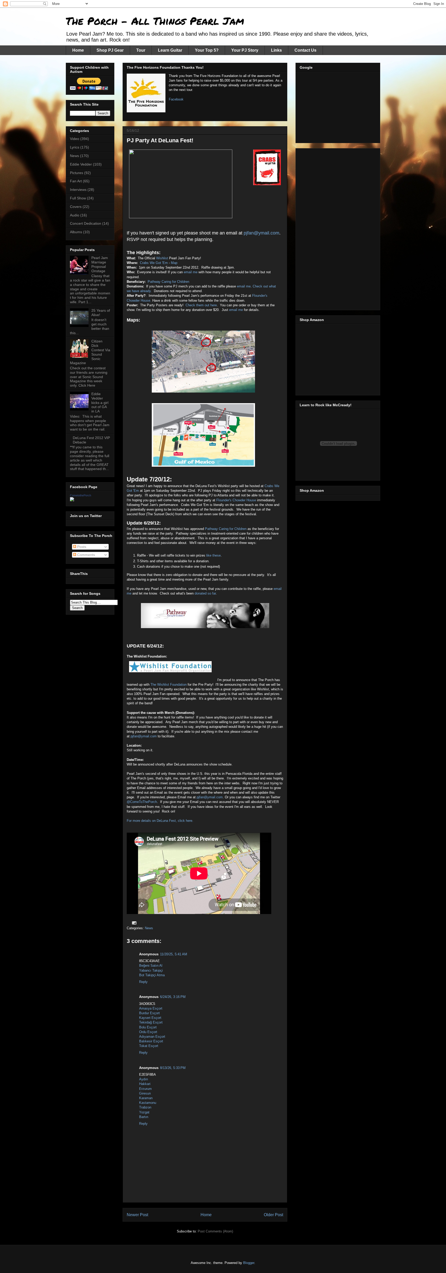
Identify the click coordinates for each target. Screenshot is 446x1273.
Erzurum (145, 1089)
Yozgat (144, 1112)
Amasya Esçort (150, 1008)
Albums (76, 232)
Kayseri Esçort (150, 1018)
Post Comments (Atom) (215, 1231)
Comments (85, 555)
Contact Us (305, 50)
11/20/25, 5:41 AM (173, 954)
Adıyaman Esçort (152, 1036)
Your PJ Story (244, 50)
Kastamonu (147, 1103)
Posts (81, 547)
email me (190, 272)
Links (276, 50)
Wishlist (162, 258)
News (149, 928)
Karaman (146, 1098)
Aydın (143, 1079)
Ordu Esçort (148, 1032)
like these (213, 555)
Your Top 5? (207, 50)
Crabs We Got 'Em (154, 263)
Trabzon (145, 1107)
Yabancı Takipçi (151, 970)
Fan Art (76, 181)
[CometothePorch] (72, 500)
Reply (143, 982)
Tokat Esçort (148, 1046)
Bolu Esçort (148, 1027)
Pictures (76, 173)
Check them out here (201, 305)
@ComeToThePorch (142, 802)
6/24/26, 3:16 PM (173, 997)
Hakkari (144, 1084)
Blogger (248, 1263)
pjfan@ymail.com (261, 233)
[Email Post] (134, 923)
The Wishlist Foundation (168, 684)
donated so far (205, 593)
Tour (140, 50)
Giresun (145, 1093)
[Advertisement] (338, 106)
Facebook (176, 99)
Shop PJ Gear (110, 50)
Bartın (143, 1117)
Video (74, 139)
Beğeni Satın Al (150, 965)
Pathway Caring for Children (168, 282)
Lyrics (74, 147)
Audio (74, 215)
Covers (76, 207)
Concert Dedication (85, 223)
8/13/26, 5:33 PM (173, 1068)
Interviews (78, 190)
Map (174, 263)
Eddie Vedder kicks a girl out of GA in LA (99, 402)
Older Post (273, 1215)
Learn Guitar (170, 50)
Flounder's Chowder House (236, 500)
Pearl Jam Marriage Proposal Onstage (99, 264)
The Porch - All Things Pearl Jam (155, 20)
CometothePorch (80, 495)
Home (78, 50)
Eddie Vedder (81, 164)
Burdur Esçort (149, 1013)
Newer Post (137, 1215)
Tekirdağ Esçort (151, 1022)
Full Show (78, 198)
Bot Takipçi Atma (152, 975)
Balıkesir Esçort (151, 1041)
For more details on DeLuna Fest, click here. (160, 821)
